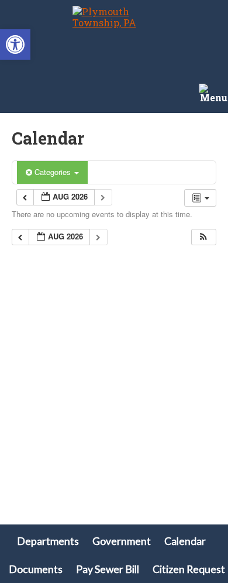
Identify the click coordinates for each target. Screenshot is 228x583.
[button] (15, 44)
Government (121, 541)
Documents (36, 569)
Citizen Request (189, 569)
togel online (28, 379)
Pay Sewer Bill (107, 569)
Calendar (185, 541)
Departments (48, 541)
